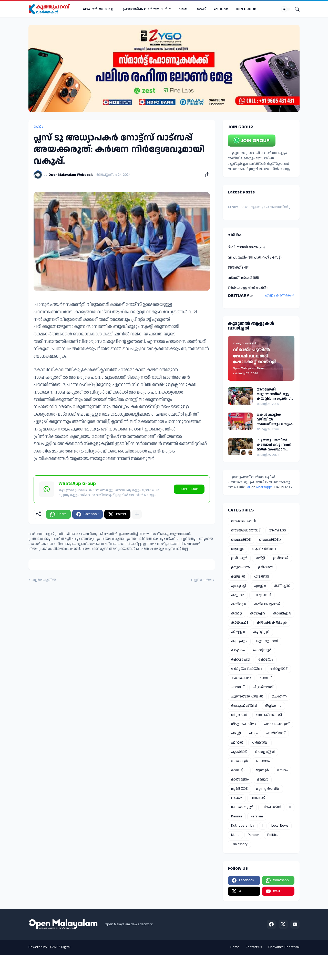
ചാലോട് (237, 687)
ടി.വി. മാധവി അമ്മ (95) (246, 247)
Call (248, 487)
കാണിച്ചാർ (282, 613)
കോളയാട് (279, 668)
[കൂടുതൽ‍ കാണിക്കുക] (137, 514)
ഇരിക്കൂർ (239, 558)
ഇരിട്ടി (260, 558)
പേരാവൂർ (239, 761)
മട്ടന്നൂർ (262, 770)
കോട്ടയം (265, 659)
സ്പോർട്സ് (271, 807)
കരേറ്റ (236, 613)
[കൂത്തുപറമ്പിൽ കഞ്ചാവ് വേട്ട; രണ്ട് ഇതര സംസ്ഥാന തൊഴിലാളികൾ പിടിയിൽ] (240, 446)
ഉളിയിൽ (238, 576)
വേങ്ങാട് (258, 797)
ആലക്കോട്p (270, 539)
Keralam (257, 816)
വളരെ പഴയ (201, 580)
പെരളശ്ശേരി (265, 751)
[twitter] (283, 924)
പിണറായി (260, 742)
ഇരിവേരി (281, 558)
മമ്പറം (282, 770)
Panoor (253, 834)
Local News (279, 825)
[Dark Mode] (286, 9)
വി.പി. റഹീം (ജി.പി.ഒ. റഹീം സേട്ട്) (255, 257)
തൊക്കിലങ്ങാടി (269, 714)
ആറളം (237, 548)
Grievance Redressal (284, 947)
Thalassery (239, 844)
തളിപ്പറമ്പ (273, 705)
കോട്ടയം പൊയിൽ (246, 668)
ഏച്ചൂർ (260, 585)
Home (234, 947)
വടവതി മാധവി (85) (243, 277)
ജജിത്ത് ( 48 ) (239, 267)
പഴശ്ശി (236, 733)
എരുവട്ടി (238, 585)
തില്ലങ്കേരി (239, 714)
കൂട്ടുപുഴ (239, 641)
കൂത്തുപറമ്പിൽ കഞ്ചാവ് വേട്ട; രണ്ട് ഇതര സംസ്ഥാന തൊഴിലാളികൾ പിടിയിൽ (274, 445)
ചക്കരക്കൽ (241, 678)
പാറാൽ (237, 742)
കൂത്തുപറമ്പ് (266, 641)
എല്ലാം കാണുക (278, 295)
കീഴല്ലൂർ (238, 631)
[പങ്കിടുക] (205, 174)
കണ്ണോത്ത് (262, 595)
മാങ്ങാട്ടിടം (240, 779)
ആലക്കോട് (241, 539)
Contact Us (254, 947)
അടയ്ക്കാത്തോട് (246, 530)
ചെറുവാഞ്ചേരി (244, 705)
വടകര (236, 797)
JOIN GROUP (245, 9)
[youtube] (295, 924)
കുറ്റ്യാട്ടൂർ (261, 631)
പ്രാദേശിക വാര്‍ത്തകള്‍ (145, 9)
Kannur (236, 816)
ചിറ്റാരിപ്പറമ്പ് (263, 687)
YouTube (220, 9)
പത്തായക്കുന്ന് (277, 724)
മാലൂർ (262, 779)
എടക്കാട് (261, 576)
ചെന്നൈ (279, 696)
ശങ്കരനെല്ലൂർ (242, 807)
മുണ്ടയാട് (239, 788)
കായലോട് (240, 622)
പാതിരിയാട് (275, 733)
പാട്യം (253, 733)
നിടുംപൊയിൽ (243, 724)
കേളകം (238, 650)
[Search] (295, 9)
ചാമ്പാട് (265, 678)
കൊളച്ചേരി (240, 659)
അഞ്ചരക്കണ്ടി (243, 521)
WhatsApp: (264, 487)
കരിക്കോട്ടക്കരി (267, 604)
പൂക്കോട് (239, 751)
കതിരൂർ (238, 604)
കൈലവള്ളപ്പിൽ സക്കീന (249, 287)
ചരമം (184, 9)
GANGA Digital (60, 947)
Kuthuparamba (242, 825)
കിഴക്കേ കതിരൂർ (272, 622)
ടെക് (201, 9)
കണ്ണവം (237, 595)
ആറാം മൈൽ (264, 548)
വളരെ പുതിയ (44, 580)
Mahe (235, 834)
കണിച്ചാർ (282, 585)
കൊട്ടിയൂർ (262, 650)
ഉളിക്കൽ (265, 567)
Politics (272, 834)
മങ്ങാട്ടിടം (239, 770)
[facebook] (271, 924)
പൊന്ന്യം (263, 761)
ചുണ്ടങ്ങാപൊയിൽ (247, 696)
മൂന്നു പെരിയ (268, 788)
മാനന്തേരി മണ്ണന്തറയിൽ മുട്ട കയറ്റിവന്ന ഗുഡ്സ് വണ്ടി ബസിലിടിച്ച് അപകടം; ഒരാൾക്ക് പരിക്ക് (275, 394)
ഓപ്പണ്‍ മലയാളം (99, 9)
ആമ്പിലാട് (277, 530)
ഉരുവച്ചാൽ (240, 567)
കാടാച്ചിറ (257, 613)
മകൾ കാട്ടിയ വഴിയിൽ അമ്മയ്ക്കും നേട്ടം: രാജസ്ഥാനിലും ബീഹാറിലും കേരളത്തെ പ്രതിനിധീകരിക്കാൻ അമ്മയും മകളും (275, 420)
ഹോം (38, 126)
